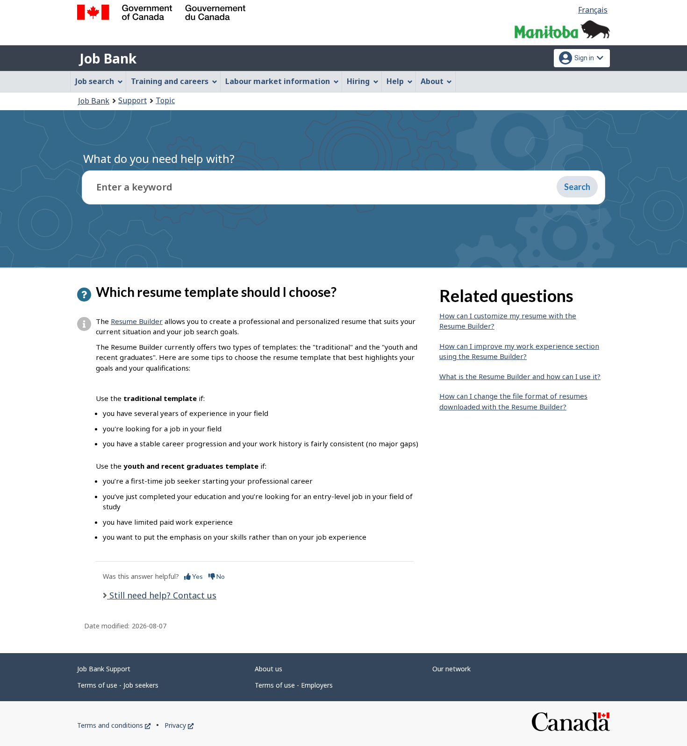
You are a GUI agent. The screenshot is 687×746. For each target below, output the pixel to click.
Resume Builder (137, 321)
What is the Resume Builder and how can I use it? (520, 376)
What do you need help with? (159, 158)
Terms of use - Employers (294, 685)
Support (132, 100)
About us (268, 668)
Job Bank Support (103, 668)
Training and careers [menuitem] (169, 81)
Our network (451, 668)
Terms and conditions (113, 725)
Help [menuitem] (395, 81)
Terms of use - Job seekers (117, 685)
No (220, 576)
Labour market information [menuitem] (277, 81)
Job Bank (107, 58)
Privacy (179, 725)
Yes (197, 576)
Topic (165, 100)
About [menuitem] (432, 81)
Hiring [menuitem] (358, 81)
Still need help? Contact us (161, 595)
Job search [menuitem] (94, 81)
